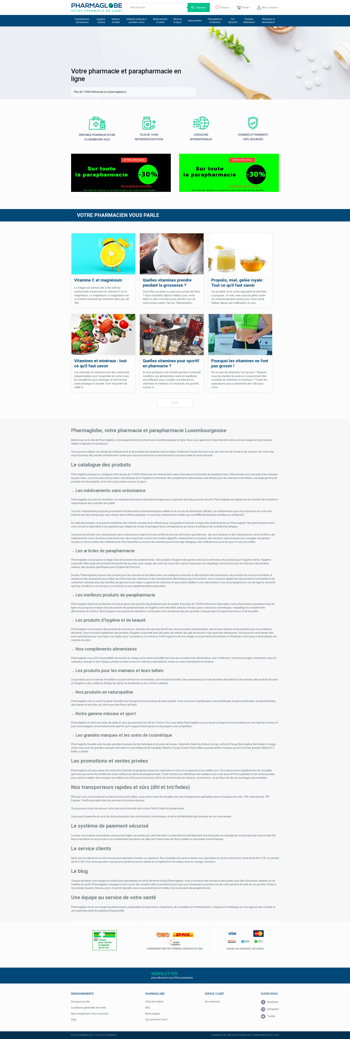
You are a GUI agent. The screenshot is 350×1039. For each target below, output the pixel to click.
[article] (121, 173)
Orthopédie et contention (215, 21)
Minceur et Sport (178, 21)
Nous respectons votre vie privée (89, 1013)
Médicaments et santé (160, 21)
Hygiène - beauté (101, 21)
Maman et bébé (116, 21)
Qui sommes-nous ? (156, 1019)
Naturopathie (195, 20)
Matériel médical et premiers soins (137, 21)
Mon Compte (269, 7)
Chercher (201, 7)
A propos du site (80, 1001)
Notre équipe (152, 1013)
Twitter (271, 1016)
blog (73, 1019)
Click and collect (154, 1001)
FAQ (147, 1007)
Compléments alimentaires (82, 21)
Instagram (273, 1009)
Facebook (272, 1001)
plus (175, 402)
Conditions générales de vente (88, 1007)
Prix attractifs (233, 21)
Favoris (225, 7)
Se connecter (212, 1001)
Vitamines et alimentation (268, 21)
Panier (245, 7)
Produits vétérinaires (249, 21)
